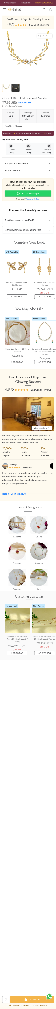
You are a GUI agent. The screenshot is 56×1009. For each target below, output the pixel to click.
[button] (28, 163)
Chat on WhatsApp (30, 193)
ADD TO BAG (17, 296)
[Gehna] (18, 9)
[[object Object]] (5, 999)
